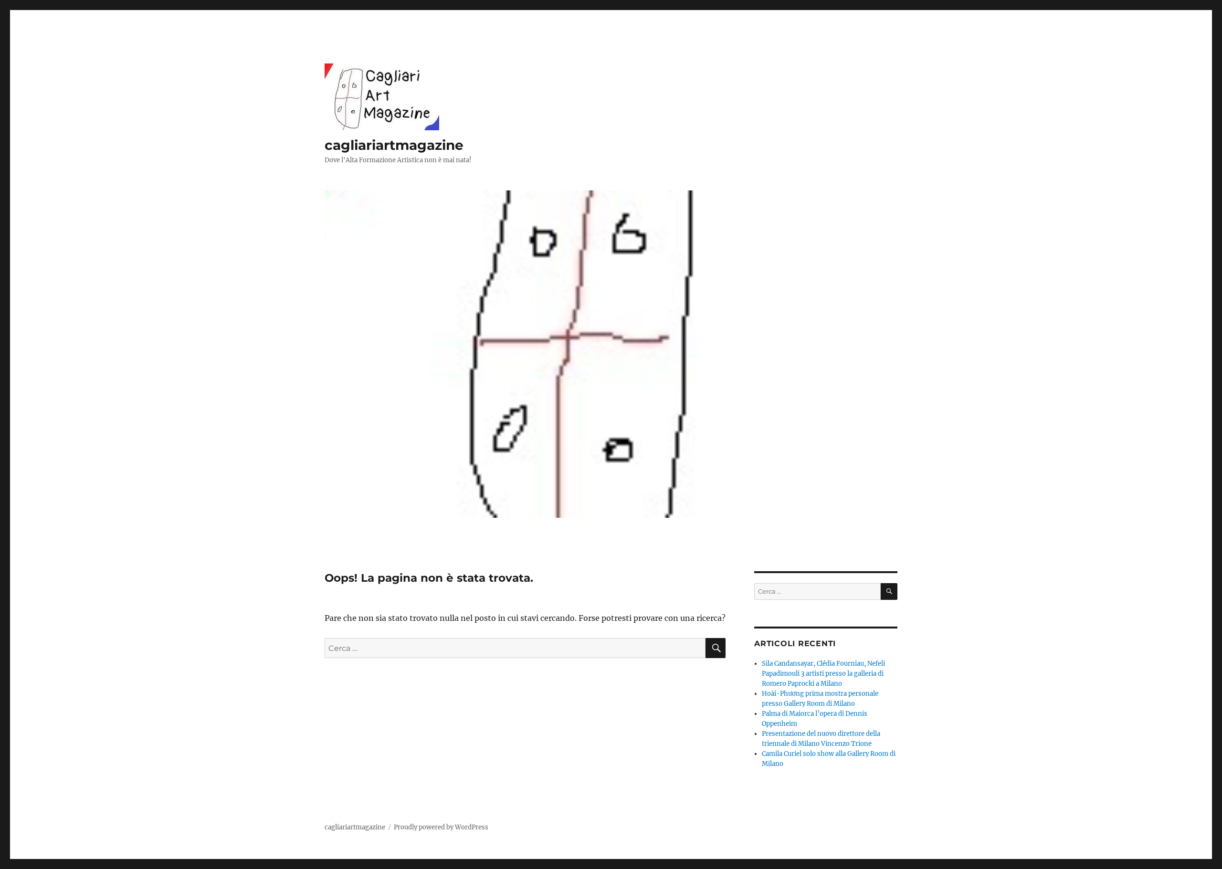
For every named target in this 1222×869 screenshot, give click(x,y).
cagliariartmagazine (394, 145)
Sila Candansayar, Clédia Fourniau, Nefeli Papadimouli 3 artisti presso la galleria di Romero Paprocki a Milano (823, 674)
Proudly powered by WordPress (441, 827)
